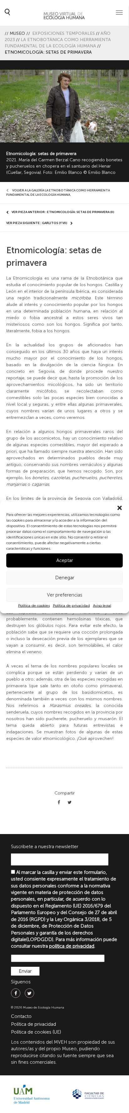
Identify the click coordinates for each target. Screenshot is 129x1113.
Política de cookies (34, 605)
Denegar (64, 578)
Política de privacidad (71, 605)
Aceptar (64, 560)
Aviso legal (102, 605)
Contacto (21, 1016)
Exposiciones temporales (63, 33)
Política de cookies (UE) (36, 1032)
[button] (119, 508)
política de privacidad (71, 946)
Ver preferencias (64, 595)
